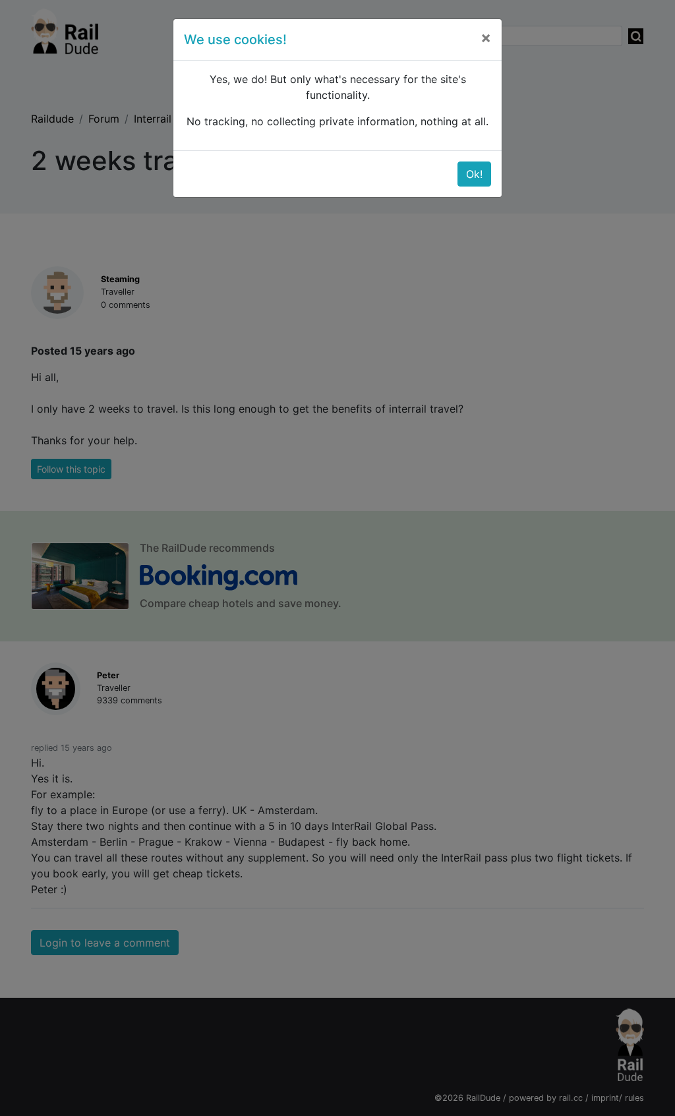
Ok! (474, 174)
